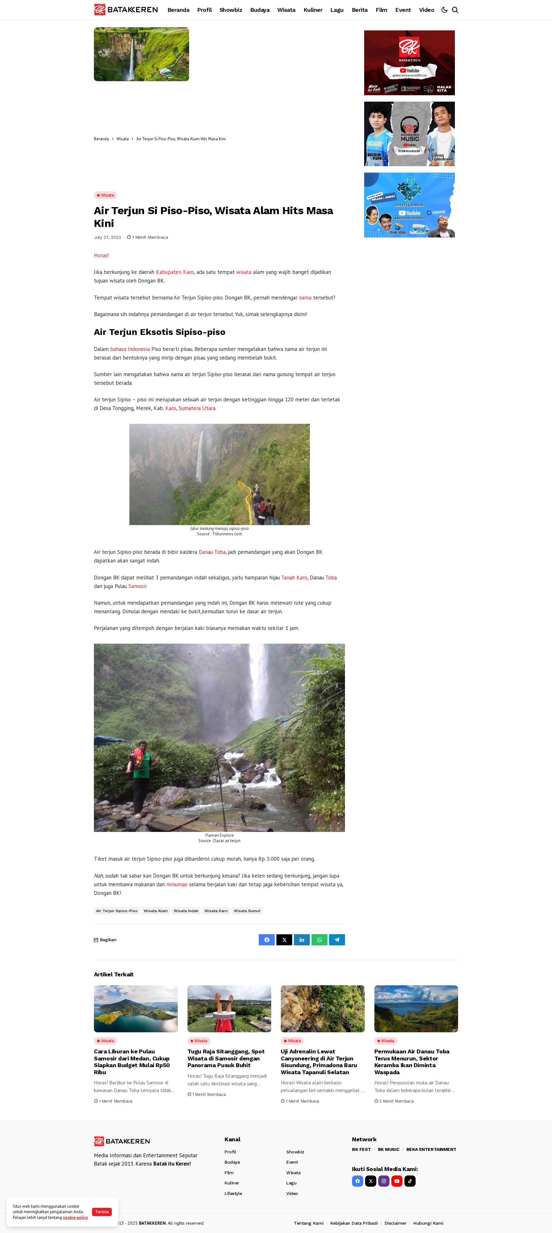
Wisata (123, 139)
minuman (177, 884)
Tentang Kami (309, 1223)
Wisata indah (186, 911)
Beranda (101, 139)
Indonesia (139, 349)
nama (305, 297)
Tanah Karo (294, 577)
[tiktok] (410, 1181)
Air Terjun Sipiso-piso (117, 911)
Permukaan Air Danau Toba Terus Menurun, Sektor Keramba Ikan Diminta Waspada (411, 1061)
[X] (370, 1181)
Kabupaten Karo (175, 271)
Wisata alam (156, 911)
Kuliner (232, 1182)
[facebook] (357, 1181)
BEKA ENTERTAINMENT (431, 1149)
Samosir (137, 586)
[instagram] (383, 1181)
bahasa (118, 349)
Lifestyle (233, 1193)
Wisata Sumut (247, 911)
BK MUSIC (389, 1149)
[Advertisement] (287, 138)
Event (292, 1162)
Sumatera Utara (197, 408)
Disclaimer (396, 1223)
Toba (331, 577)
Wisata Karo (216, 911)
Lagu (291, 1182)
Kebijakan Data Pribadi (354, 1223)
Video (292, 1193)
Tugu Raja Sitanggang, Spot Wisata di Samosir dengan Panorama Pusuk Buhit (226, 1058)
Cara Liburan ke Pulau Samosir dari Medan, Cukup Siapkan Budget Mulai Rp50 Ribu (132, 1061)
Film (229, 1172)
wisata (243, 271)
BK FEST (361, 1149)
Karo (170, 408)
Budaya (232, 1162)
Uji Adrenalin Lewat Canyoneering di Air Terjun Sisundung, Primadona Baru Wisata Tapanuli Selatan (319, 1061)
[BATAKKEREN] (126, 9)
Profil (230, 1151)
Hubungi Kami (428, 1223)
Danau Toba (212, 551)
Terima (102, 1211)
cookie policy (75, 1217)
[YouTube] (396, 1181)
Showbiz (295, 1151)
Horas (100, 255)
